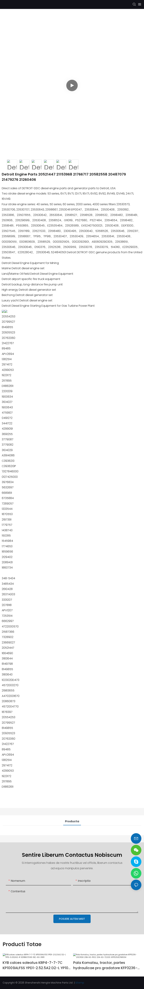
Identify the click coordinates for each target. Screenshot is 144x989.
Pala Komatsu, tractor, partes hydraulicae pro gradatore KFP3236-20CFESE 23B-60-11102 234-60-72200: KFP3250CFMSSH (106, 965)
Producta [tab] (72, 821)
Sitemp (79, 982)
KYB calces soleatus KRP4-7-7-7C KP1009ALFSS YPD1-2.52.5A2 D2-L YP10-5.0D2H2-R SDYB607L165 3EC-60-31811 (36, 965)
